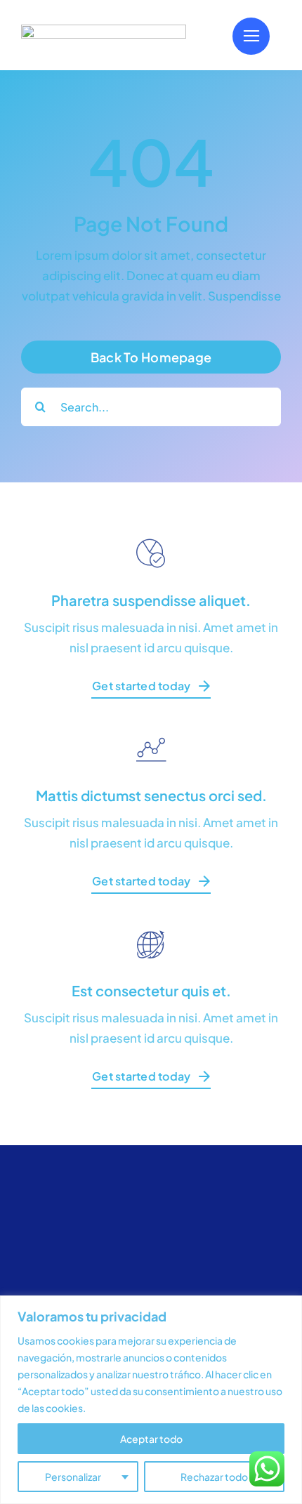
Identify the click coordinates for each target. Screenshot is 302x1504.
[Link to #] (251, 36)
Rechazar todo (214, 1476)
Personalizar (73, 1476)
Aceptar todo (151, 1438)
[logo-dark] (103, 30)
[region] (151, 1399)
